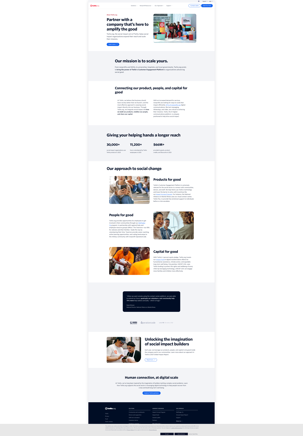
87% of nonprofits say (173, 105)
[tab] (133, 322)
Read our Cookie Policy (193, 434)
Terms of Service (153, 429)
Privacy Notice (130, 429)
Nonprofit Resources (145, 5)
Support (204, 1)
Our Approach (159, 5)
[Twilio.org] (94, 5)
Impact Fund (160, 259)
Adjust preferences (181, 434)
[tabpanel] (151, 303)
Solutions (133, 5)
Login (210, 1)
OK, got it (167, 434)
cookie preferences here (176, 428)
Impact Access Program (164, 194)
